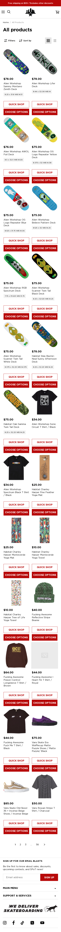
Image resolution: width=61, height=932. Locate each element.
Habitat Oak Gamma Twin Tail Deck (15, 425)
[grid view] (48, 40)
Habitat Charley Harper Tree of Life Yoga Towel (14, 617)
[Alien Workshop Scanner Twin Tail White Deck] (16, 334)
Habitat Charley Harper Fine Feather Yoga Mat (43, 492)
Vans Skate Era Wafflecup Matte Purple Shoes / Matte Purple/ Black (44, 746)
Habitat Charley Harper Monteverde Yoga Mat (14, 555)
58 (37, 844)
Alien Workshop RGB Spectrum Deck (15, 289)
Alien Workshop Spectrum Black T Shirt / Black (16, 492)
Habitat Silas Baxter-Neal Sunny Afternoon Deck (44, 359)
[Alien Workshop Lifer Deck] (44, 62)
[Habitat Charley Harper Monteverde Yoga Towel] (44, 530)
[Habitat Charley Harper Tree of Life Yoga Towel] (16, 593)
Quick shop (16, 104)
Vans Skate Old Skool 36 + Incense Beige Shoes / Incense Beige (16, 811)
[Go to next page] (44, 844)
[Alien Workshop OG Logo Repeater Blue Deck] (16, 198)
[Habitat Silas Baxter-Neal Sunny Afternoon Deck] (44, 334)
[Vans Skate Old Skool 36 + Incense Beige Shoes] (16, 786)
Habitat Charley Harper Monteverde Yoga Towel (43, 555)
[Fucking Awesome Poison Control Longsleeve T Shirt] (16, 655)
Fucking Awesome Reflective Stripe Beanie (42, 617)
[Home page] (30, 12)
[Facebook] (13, 923)
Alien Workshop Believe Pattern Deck (44, 221)
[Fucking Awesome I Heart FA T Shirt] (44, 655)
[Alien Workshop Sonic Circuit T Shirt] (44, 402)
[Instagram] (5, 923)
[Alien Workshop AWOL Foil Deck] (16, 130)
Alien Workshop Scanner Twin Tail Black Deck (41, 291)
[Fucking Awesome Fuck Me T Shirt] (16, 721)
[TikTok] (22, 923)
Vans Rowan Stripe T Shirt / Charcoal (43, 809)
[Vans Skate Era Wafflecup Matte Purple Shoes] (44, 721)
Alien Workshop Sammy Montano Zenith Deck (13, 86)
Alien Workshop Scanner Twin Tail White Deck (13, 359)
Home (6, 22)
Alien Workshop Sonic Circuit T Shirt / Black (44, 425)
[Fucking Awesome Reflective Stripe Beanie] (44, 593)
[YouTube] (42, 922)
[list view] (55, 40)
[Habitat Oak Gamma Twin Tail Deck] (16, 402)
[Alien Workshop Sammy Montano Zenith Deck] (16, 62)
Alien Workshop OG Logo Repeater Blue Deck (15, 222)
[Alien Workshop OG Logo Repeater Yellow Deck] (44, 130)
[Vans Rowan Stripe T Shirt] (44, 786)
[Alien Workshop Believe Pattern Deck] (44, 198)
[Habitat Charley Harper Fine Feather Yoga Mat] (44, 467)
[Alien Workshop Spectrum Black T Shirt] (16, 467)
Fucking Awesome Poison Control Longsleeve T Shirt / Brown (15, 681)
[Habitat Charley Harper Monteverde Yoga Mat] (16, 530)
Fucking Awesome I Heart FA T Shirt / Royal (42, 680)
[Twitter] (32, 923)
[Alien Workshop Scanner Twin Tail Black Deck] (44, 266)
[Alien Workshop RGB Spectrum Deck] (16, 266)
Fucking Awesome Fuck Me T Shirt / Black (14, 745)
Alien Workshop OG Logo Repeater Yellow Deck (44, 154)
